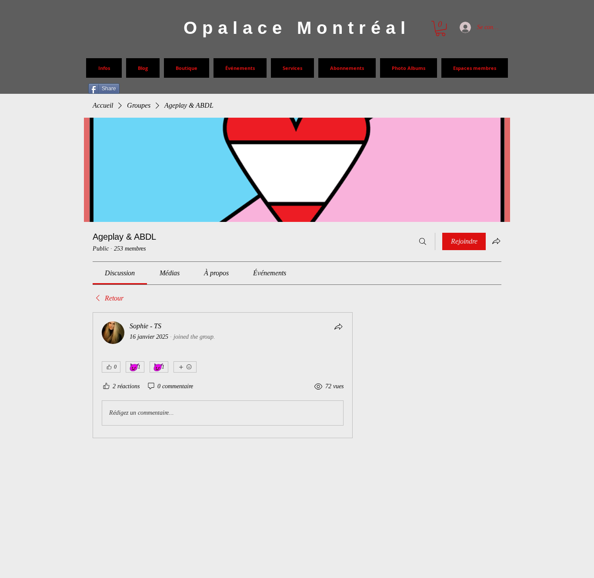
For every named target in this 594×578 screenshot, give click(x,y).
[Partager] (338, 326)
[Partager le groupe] (496, 241)
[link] (120, 273)
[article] (223, 375)
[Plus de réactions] (185, 367)
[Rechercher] (422, 241)
